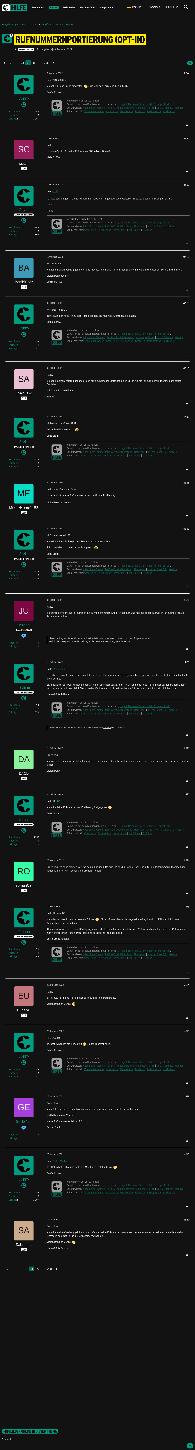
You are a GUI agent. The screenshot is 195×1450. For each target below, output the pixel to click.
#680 (186, 1219)
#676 (187, 985)
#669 (186, 528)
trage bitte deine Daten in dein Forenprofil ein (145, 104)
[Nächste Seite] (53, 62)
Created (110, 111)
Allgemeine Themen (94, 107)
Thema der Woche (94, 111)
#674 (187, 860)
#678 (187, 1096)
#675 (187, 906)
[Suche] (186, 7)
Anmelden (154, 6)
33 (22, 62)
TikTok (145, 229)
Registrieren (171, 6)
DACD (58, 801)
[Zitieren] (187, 125)
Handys (179, 107)
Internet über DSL (157, 226)
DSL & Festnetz (164, 107)
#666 (186, 368)
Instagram (152, 111)
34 (28, 62)
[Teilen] (190, 63)
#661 (187, 73)
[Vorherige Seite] (5, 62)
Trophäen (13, 115)
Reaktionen (14, 111)
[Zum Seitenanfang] (190, 1445)
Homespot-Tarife (145, 107)
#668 (186, 482)
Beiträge (13, 118)
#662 (186, 138)
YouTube (167, 111)
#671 (187, 662)
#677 (187, 1031)
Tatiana (107, 638)
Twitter (139, 111)
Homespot (139, 226)
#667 (187, 416)
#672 (187, 748)
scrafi (55, 191)
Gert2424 (59, 1160)
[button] (135, 7)
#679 (187, 1154)
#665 (186, 303)
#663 (186, 184)
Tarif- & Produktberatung (120, 107)
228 (46, 62)
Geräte (173, 226)
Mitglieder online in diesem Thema (30, 1431)
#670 (187, 599)
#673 (187, 794)
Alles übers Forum (93, 226)
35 (33, 62)
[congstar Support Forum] (14, 7)
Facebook (125, 111)
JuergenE (61, 669)
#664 (186, 256)
